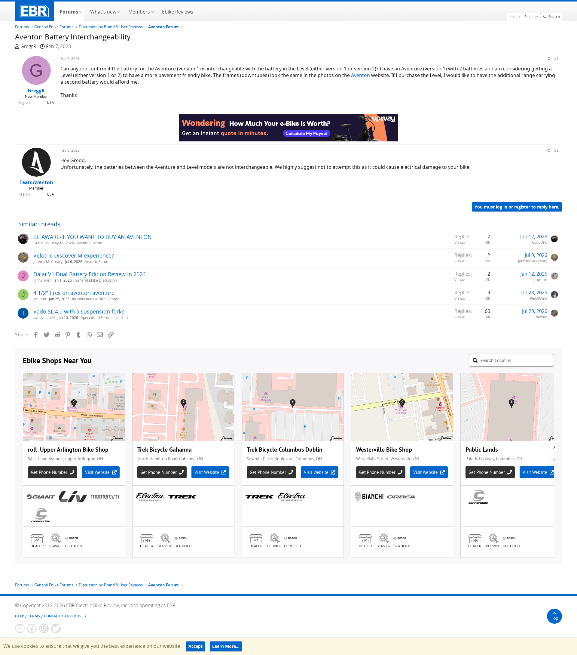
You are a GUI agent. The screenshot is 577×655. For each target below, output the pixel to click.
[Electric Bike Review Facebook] (32, 628)
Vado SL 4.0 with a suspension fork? (78, 311)
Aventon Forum (89, 243)
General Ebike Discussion (96, 280)
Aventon (360, 75)
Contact (52, 616)
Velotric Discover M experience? (73, 255)
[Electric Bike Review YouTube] (20, 628)
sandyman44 (44, 317)
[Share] (548, 58)
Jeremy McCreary (48, 261)
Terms (34, 616)
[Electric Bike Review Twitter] (56, 628)
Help (19, 616)
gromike (540, 279)
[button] (81, 11)
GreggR (28, 46)
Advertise (74, 616)
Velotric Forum (97, 261)
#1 (556, 58)
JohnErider (42, 280)
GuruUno (41, 243)
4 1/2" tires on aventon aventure (73, 292)
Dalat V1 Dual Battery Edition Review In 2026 (89, 274)
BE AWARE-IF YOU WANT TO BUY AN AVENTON (92, 236)
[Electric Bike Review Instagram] (44, 628)
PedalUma (538, 298)
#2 (556, 150)
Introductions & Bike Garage (95, 298)
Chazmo (540, 317)
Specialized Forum (96, 317)
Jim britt (39, 298)
